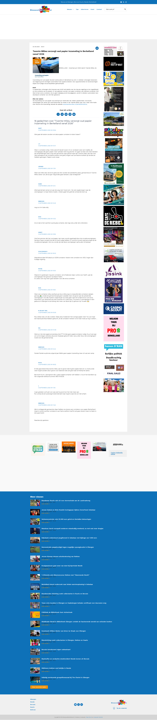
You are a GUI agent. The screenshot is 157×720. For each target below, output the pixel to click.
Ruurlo (32, 707)
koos (40, 362)
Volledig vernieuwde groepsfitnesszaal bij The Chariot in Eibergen (65, 677)
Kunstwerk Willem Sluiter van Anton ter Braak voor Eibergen (64, 631)
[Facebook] (121, 2)
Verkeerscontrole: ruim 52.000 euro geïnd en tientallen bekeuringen (66, 519)
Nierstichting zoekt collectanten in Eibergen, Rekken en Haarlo (65, 640)
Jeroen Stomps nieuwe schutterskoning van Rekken (61, 556)
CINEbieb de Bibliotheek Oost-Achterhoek (57, 612)
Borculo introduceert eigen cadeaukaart (56, 649)
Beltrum (33, 710)
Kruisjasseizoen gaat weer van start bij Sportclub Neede (62, 566)
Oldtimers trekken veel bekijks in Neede (56, 668)
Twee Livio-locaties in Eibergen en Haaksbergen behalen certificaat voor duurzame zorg (74, 603)
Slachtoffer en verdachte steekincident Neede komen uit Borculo (65, 659)
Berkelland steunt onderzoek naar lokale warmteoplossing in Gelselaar (67, 584)
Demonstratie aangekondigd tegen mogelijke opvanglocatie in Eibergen (68, 547)
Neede (32, 702)
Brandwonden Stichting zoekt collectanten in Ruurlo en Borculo (65, 594)
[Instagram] (126, 2)
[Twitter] (123, 2)
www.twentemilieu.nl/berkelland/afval (75, 104)
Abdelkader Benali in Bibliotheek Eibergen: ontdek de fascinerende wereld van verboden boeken (77, 621)
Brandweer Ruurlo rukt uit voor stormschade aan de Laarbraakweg (66, 500)
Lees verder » (46, 504)
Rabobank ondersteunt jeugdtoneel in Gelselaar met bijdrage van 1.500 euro (69, 538)
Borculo (32, 704)
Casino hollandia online (117, 453)
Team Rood (89, 717)
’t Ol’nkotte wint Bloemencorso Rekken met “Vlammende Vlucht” (65, 575)
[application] (73, 9)
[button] (97, 48)
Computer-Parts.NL (98, 717)
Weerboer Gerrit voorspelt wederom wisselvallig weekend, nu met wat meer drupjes (72, 528)
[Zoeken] (125, 9)
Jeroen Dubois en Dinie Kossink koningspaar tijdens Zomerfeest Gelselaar (68, 510)
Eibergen (33, 699)
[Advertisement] (78, 27)
